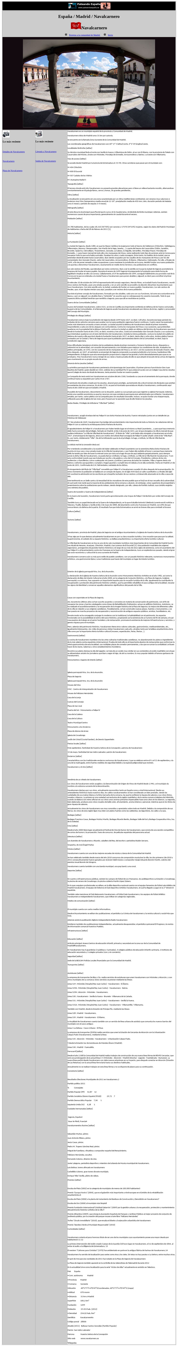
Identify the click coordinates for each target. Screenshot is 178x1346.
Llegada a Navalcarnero (45, 151)
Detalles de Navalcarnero (14, 152)
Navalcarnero (8, 161)
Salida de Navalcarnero (45, 161)
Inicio (110, 35)
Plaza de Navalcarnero (12, 170)
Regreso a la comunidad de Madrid (84, 35)
